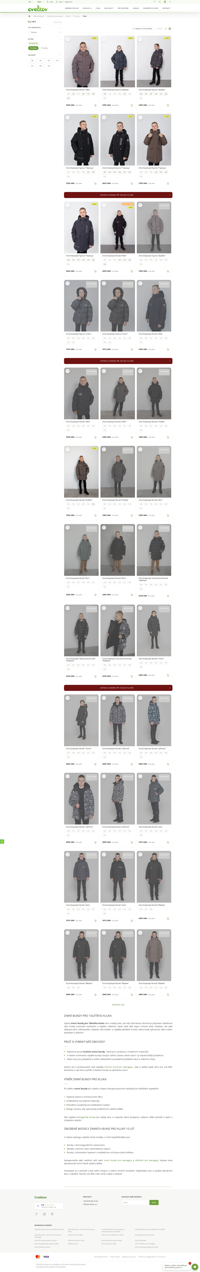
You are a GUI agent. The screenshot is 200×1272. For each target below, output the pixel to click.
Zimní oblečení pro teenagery (145, 1244)
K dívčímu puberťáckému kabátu (45, 1240)
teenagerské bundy (86, 1117)
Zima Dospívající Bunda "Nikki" (78, 90)
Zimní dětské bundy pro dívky (112, 1240)
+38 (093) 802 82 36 (90, 1201)
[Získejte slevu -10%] (2, 842)
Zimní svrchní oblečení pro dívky (113, 1235)
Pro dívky (44, 48)
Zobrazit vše (58, 22)
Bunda (46, 32)
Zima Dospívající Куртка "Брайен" (115, 90)
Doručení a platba (150, 8)
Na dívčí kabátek (140, 1240)
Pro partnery (123, 8)
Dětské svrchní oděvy (75, 1235)
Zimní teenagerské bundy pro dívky (46, 1244)
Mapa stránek (115, 1257)
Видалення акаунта (129, 1257)
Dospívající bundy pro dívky (144, 1235)
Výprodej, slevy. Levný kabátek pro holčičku (150, 1229)
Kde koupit (109, 8)
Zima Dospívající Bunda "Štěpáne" (152, 905)
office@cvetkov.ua (90, 1204)
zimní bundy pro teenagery (118, 1160)
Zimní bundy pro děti (109, 1244)
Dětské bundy (73, 1244)
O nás (98, 8)
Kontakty (166, 8)
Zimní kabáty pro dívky (42, 1247)
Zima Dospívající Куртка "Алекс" (79, 334)
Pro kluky (33, 48)
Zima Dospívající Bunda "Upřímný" (116, 748)
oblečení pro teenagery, (147, 1160)
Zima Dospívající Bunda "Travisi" (151, 659)
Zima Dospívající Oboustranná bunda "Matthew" (153, 579)
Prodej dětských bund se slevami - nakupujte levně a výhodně (113, 1230)
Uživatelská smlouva (101, 1257)
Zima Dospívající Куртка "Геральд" (80, 168)
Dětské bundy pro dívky (76, 1240)
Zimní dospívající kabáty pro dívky (146, 1247)
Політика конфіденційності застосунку (152, 1257)
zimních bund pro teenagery (118, 1067)
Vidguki (136, 8)
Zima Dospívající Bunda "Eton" (150, 500)
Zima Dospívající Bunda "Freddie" (152, 422)
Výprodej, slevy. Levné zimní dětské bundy (49, 1229)
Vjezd (61, 2)
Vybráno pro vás (72, 8)
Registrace (68, 2)
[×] (190, 1263)
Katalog (86, 8)
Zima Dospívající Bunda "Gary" (151, 827)
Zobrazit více (118, 1004)
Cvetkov (40, 1197)
